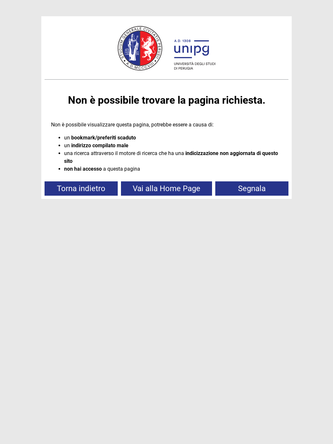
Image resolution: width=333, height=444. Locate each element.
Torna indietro (81, 188)
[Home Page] (166, 49)
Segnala (252, 188)
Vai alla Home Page (166, 188)
